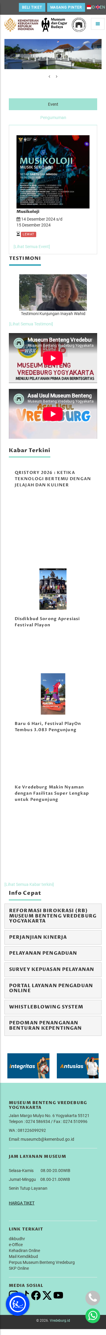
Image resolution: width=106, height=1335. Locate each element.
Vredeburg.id (60, 1320)
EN (102, 7)
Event (53, 104)
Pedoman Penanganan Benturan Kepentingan (45, 1025)
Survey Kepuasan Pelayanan (51, 969)
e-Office (16, 1244)
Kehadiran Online (24, 1250)
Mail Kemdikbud (23, 1256)
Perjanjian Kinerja (38, 937)
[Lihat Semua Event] (32, 246)
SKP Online (19, 1268)
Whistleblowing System (46, 1007)
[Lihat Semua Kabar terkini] (29, 884)
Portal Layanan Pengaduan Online (51, 988)
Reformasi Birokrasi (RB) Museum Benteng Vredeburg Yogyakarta (53, 915)
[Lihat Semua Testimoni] (31, 324)
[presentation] (49, 76)
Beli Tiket (32, 7)
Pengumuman (53, 117)
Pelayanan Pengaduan (43, 953)
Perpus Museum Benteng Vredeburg (42, 1262)
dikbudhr (17, 1238)
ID (93, 7)
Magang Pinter (66, 7)
